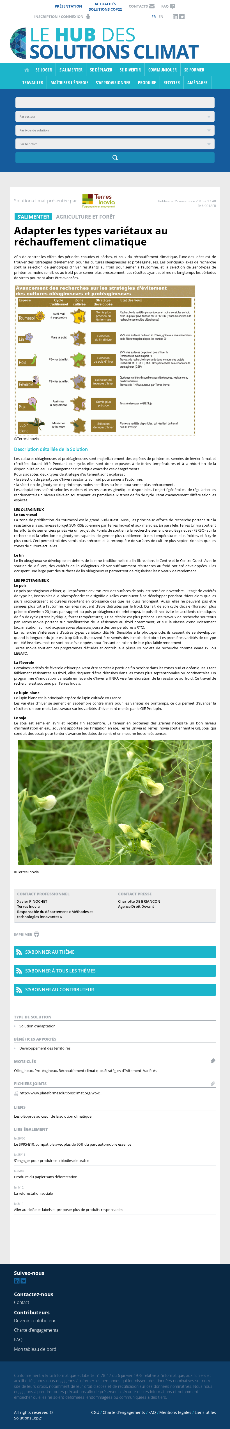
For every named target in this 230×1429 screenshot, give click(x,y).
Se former (194, 70)
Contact (21, 1302)
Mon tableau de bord (35, 1349)
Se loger (44, 70)
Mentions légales (175, 1412)
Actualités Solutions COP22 (105, 6)
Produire (147, 83)
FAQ (165, 6)
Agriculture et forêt (85, 216)
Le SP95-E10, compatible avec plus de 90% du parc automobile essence (72, 1144)
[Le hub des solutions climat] (106, 42)
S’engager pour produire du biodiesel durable (51, 1160)
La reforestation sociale (33, 1193)
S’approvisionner (113, 83)
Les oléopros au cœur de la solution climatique (52, 1116)
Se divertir (130, 70)
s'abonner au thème (50, 952)
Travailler (32, 83)
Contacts (138, 6)
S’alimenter (70, 70)
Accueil (27, 69)
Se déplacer (101, 70)
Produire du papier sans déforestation (45, 1176)
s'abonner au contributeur (59, 989)
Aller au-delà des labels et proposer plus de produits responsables (68, 1209)
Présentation (68, 6)
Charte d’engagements (36, 1330)
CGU (95, 1412)
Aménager (197, 83)
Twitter (182, 16)
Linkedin (175, 16)
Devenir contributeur (35, 1320)
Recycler (172, 83)
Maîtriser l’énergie (69, 83)
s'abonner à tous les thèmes (60, 971)
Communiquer (162, 70)
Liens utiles (205, 1412)
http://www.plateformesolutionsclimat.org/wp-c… (61, 1093)
